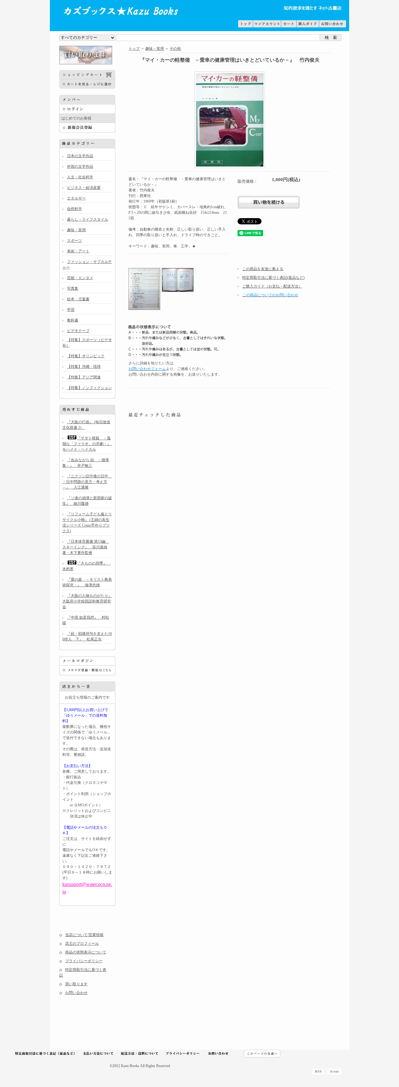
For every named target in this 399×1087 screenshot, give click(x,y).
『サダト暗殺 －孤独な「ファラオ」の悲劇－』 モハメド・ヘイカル (88, 444)
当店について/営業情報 (84, 935)
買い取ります (76, 984)
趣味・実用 (76, 230)
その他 (175, 48)
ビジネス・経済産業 (84, 187)
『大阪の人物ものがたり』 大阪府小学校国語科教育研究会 (89, 601)
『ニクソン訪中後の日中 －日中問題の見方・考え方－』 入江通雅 (87, 482)
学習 (71, 309)
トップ (134, 48)
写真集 (72, 288)
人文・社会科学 (80, 177)
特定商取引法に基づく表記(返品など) (273, 277)
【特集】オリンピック (85, 356)
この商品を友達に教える (262, 269)
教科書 (72, 320)
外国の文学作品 (80, 166)
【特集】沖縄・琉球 (84, 366)
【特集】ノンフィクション (89, 388)
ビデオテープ (78, 331)
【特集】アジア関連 (84, 377)
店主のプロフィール (82, 943)
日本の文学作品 (80, 156)
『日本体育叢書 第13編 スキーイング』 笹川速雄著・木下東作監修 (85, 547)
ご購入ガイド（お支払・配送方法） (272, 286)
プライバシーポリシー (84, 961)
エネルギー (76, 198)
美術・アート (78, 251)
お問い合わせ (76, 993)
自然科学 (74, 209)
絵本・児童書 (78, 299)
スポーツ (74, 240)
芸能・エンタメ (80, 278)
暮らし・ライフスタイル (87, 219)
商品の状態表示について (85, 952)
